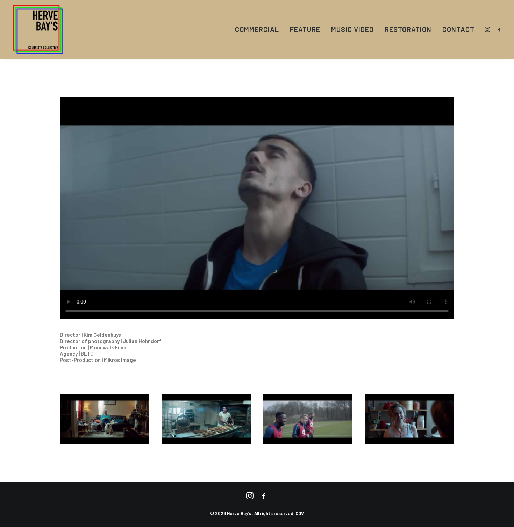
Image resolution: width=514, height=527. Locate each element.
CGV (299, 513)
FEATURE (305, 29)
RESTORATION (408, 29)
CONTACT (458, 29)
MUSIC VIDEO (352, 29)
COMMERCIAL (257, 29)
